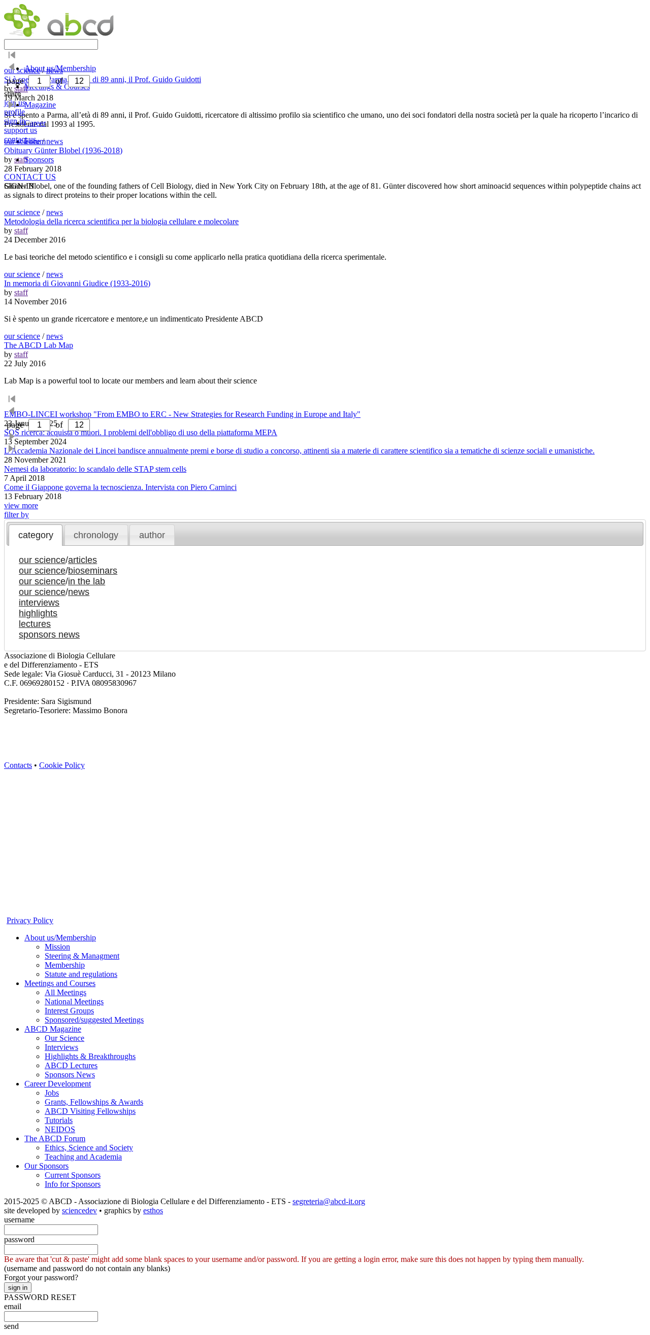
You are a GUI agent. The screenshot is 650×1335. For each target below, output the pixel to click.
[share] (11, 859)
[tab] (35, 535)
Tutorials (59, 1120)
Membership (65, 965)
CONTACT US (30, 176)
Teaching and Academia (83, 1156)
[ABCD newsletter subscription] (11, 825)
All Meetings (65, 992)
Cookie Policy (62, 765)
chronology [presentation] (96, 535)
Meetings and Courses (59, 983)
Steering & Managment (82, 956)
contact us (20, 139)
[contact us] (11, 842)
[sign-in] (11, 894)
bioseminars (92, 571)
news (54, 212)
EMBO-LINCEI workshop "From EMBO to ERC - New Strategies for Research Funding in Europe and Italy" (182, 414)
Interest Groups (69, 1010)
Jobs (52, 1092)
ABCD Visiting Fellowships (90, 1111)
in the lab (86, 581)
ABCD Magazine (52, 1029)
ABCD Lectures (71, 1065)
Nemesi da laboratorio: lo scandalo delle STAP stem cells (95, 469)
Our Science (64, 1038)
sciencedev (79, 1210)
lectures (35, 624)
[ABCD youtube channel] (103, 773)
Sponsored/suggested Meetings (94, 1019)
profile (14, 112)
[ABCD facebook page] (11, 807)
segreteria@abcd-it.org (328, 1201)
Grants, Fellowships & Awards (94, 1102)
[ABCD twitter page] (11, 790)
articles (82, 560)
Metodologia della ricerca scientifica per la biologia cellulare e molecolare (121, 221)
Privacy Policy (30, 920)
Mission (57, 946)
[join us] (11, 876)
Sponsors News (70, 1074)
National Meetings (74, 1001)
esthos (153, 1210)
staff (21, 230)
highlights (38, 613)
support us (20, 130)
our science (22, 212)
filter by (16, 514)
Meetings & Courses (57, 86)
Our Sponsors (46, 1166)
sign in (14, 121)
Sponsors (39, 159)
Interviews (61, 1047)
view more (21, 505)
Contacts (18, 765)
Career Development (57, 1083)
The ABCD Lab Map (38, 345)
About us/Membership (60, 937)
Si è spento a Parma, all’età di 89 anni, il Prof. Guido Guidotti (102, 79)
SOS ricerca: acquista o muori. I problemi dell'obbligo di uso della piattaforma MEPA (140, 432)
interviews (39, 603)
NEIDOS (60, 1129)
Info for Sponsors (73, 1184)
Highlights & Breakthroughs (90, 1056)
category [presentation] (35, 535)
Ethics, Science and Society (89, 1147)
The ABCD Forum (54, 1138)
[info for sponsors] (11, 911)
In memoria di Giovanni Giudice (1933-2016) (77, 283)
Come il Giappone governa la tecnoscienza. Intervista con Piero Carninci (120, 487)
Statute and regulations (81, 974)
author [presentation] (152, 535)
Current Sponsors (73, 1175)
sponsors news (49, 634)
